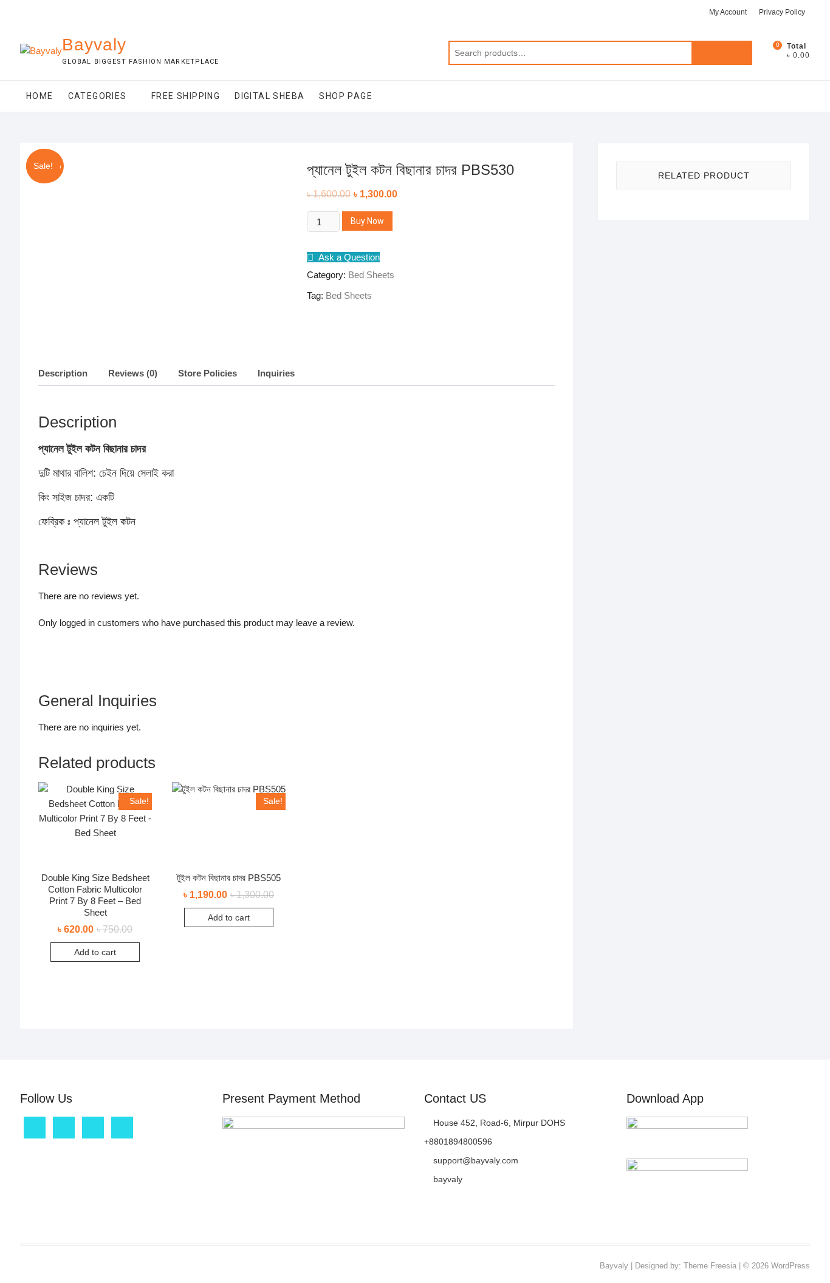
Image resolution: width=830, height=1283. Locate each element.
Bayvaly (94, 44)
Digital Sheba (269, 96)
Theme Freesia (710, 1265)
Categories (97, 96)
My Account (728, 12)
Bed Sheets (371, 275)
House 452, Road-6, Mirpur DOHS (498, 1123)
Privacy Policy (782, 12)
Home (39, 96)
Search (721, 53)
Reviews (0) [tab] (132, 373)
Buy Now (367, 221)
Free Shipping (185, 96)
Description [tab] (62, 373)
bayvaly (446, 1179)
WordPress (790, 1265)
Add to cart (95, 952)
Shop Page (345, 96)
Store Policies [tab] (207, 373)
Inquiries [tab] (276, 373)
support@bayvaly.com (474, 1160)
